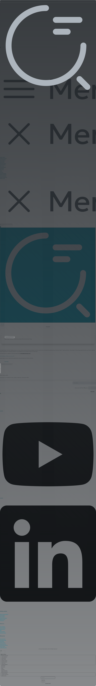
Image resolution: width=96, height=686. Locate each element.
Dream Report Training (10, 337)
